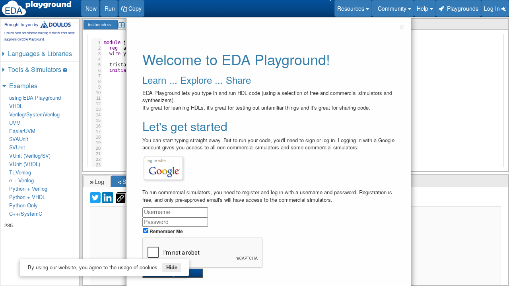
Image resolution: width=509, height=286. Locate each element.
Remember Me (165, 231)
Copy (134, 8)
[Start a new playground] (36, 8)
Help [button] (423, 8)
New (90, 8)
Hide (171, 267)
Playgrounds (461, 8)
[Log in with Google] (163, 168)
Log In (492, 8)
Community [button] (391, 8)
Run (109, 8)
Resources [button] (351, 8)
